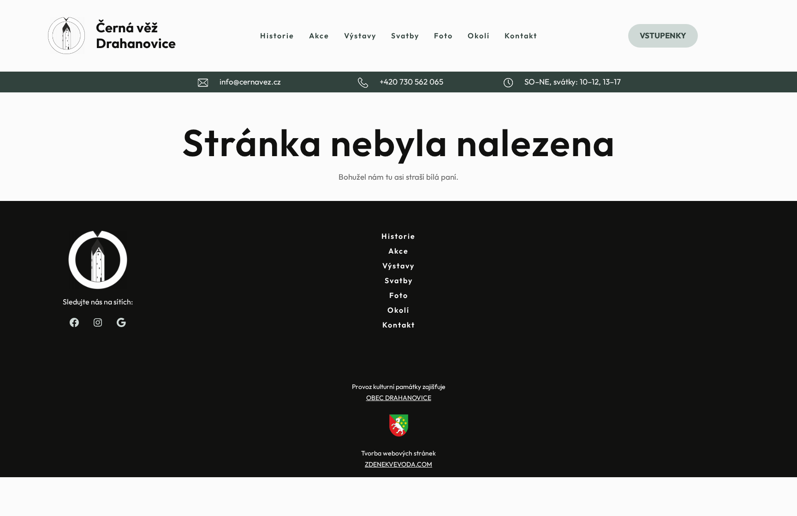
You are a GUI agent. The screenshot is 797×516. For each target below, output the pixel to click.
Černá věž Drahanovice (136, 35)
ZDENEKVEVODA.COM (398, 464)
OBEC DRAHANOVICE (398, 398)
